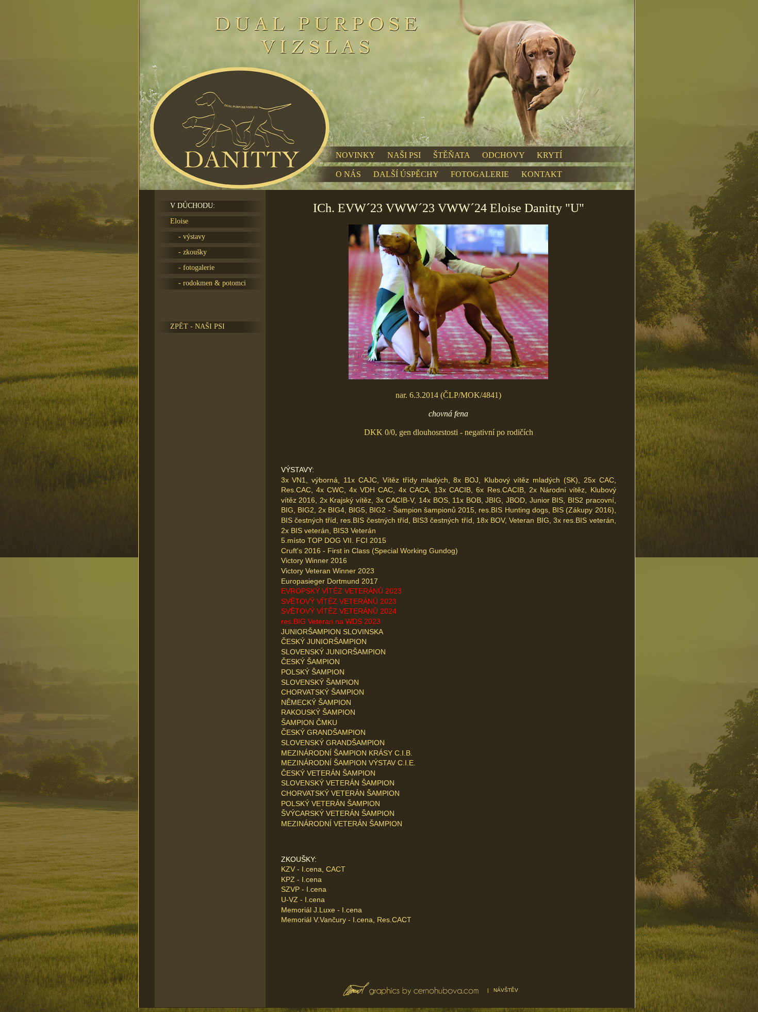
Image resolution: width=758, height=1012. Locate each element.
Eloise (179, 221)
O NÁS (348, 174)
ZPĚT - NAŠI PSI (197, 326)
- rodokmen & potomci (208, 283)
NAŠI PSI (404, 155)
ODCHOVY (503, 155)
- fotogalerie (192, 267)
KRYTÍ (549, 155)
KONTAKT (541, 174)
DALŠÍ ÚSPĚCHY (405, 174)
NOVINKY (355, 155)
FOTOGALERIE (480, 174)
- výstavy (187, 236)
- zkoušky (188, 252)
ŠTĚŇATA (451, 155)
